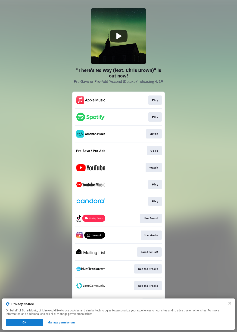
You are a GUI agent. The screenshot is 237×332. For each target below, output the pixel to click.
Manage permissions (61, 322)
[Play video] (118, 36)
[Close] (230, 303)
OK (24, 322)
